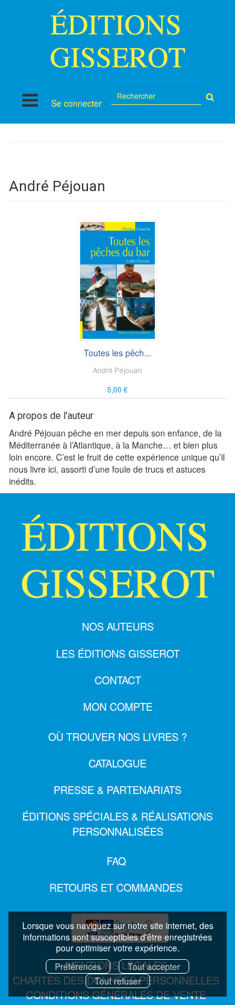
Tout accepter (154, 966)
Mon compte (117, 706)
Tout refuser (118, 981)
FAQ (116, 860)
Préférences (78, 966)
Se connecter (76, 103)
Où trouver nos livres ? (117, 736)
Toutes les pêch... (117, 353)
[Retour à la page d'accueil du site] (117, 38)
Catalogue (117, 762)
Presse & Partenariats (117, 789)
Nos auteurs (118, 626)
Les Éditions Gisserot (118, 653)
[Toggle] (30, 100)
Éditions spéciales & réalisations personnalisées (117, 823)
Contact (118, 679)
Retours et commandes (116, 887)
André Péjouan (117, 370)
